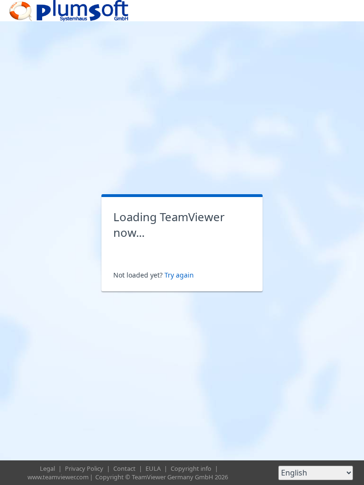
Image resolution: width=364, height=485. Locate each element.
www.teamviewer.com (58, 477)
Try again (179, 274)
